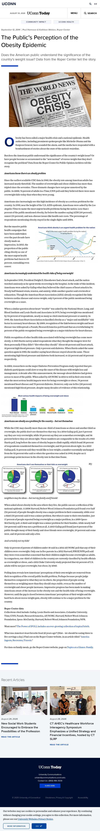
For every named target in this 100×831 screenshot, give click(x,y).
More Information (16, 826)
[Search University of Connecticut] (90, 4)
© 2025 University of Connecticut (26, 797)
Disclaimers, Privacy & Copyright (59, 797)
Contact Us (42, 780)
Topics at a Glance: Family (80, 647)
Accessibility (83, 797)
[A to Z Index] (95, 4)
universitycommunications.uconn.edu (50, 777)
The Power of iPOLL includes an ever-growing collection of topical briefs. (53, 626)
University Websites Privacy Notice (35, 819)
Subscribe (50, 785)
